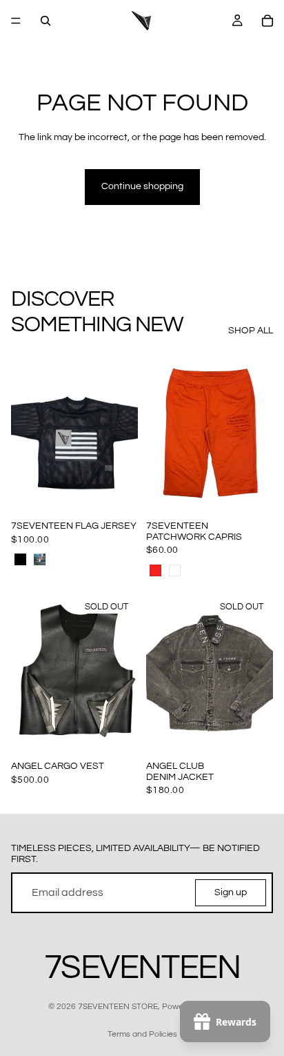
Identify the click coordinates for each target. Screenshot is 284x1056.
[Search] (45, 21)
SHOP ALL (250, 330)
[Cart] (267, 21)
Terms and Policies (142, 1034)
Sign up (230, 892)
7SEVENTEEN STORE (118, 1006)
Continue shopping (142, 186)
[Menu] (16, 21)
